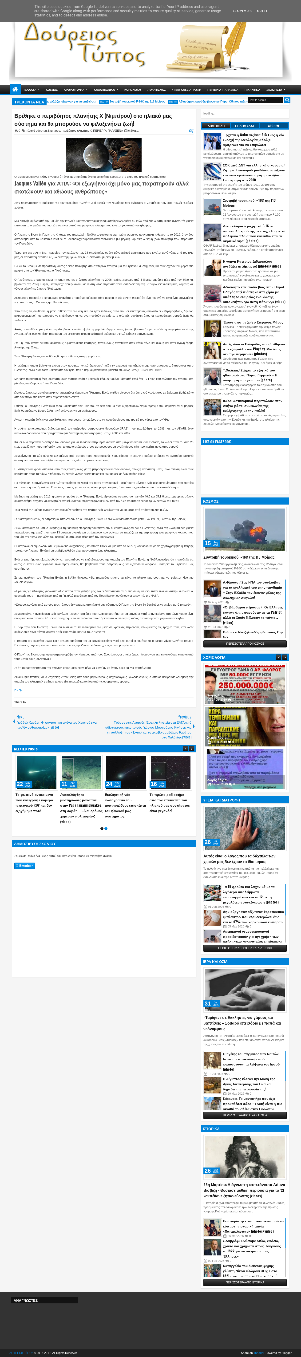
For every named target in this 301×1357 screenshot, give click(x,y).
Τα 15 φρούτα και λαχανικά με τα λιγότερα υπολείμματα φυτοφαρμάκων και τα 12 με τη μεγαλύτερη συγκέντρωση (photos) (251, 894)
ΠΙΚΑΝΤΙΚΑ (252, 89)
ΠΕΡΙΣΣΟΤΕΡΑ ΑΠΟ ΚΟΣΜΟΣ (245, 643)
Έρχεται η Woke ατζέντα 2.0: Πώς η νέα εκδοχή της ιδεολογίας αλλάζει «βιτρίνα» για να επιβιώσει (253, 139)
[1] (101, 823)
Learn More (242, 11)
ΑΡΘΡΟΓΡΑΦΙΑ (74, 89)
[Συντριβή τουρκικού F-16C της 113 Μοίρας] (245, 530)
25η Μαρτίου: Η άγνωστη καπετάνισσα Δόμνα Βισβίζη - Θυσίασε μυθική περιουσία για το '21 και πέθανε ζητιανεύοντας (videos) (244, 1190)
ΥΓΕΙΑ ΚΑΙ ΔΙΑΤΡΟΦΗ (186, 89)
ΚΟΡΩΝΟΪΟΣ (132, 89)
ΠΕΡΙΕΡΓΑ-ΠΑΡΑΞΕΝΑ (222, 89)
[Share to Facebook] (27, 759)
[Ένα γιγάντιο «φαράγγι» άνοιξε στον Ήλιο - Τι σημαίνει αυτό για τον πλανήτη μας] (67, 772)
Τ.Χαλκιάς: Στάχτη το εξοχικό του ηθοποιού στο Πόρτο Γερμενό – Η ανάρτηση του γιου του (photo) (250, 374)
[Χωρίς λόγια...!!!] (245, 684)
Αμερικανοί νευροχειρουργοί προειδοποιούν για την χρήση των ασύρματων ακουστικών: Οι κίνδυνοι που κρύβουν (252, 939)
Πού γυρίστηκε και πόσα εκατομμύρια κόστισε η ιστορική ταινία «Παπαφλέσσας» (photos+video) (253, 1226)
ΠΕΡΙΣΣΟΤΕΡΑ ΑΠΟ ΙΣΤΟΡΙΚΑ (245, 1282)
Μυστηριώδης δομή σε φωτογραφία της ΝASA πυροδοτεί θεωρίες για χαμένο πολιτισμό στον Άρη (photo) (153, 805)
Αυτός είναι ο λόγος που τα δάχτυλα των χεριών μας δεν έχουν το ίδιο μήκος (239, 858)
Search (287, 100)
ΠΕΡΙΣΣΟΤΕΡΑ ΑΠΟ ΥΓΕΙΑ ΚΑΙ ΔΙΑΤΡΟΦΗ (245, 948)
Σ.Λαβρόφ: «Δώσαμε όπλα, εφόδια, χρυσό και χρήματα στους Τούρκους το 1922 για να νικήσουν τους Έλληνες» (252, 1248)
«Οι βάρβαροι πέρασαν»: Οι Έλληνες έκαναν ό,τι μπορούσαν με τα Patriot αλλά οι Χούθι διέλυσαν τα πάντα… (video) (253, 614)
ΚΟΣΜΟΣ (52, 89)
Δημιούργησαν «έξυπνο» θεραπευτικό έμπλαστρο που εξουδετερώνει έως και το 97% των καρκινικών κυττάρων (253, 916)
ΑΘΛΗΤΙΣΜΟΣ (156, 89)
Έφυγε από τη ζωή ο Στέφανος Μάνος (253, 322)
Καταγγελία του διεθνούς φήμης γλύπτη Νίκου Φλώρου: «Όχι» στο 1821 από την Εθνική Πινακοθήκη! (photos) (250, 1273)
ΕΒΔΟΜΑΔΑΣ (245, 125)
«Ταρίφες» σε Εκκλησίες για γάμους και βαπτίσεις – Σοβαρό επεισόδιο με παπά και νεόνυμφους (242, 1022)
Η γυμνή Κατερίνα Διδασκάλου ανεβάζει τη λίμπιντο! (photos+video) (252, 263)
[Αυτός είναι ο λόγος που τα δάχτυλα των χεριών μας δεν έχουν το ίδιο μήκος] (245, 828)
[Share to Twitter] (33, 759)
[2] (105, 823)
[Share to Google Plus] (38, 759)
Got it (262, 11)
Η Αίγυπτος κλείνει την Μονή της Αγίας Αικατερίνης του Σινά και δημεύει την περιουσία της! (249, 1083)
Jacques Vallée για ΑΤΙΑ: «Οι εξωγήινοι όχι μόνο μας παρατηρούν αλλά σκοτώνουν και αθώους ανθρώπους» (101, 187)
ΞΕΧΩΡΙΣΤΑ (274, 89)
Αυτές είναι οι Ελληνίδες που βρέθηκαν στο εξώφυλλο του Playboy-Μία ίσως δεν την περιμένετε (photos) (254, 348)
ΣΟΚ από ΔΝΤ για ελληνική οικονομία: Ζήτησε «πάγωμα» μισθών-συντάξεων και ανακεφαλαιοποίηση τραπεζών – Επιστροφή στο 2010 (254, 172)
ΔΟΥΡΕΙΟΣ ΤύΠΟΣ (21, 1353)
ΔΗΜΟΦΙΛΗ (216, 125)
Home (15, 89)
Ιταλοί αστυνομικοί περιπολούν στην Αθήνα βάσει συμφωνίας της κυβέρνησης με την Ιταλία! (252, 405)
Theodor (258, 1353)
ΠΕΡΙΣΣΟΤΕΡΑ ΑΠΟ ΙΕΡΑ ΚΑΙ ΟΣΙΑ (245, 1115)
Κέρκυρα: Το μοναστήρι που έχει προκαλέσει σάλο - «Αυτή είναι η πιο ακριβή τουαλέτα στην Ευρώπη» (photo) (252, 1106)
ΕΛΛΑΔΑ (30, 89)
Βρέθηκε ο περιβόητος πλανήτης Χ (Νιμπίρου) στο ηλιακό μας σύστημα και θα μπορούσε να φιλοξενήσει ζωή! (93, 119)
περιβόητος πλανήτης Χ (77, 130)
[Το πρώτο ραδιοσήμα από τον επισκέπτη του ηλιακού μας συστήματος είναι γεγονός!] (22, 772)
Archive (274, 125)
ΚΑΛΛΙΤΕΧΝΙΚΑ (104, 89)
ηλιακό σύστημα (37, 130)
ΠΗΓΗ (18, 690)
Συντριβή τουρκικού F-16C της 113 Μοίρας (125, 101)
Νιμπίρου (54, 130)
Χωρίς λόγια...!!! (219, 694)
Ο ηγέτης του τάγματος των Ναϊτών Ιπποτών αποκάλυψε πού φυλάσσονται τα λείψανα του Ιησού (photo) (251, 1061)
